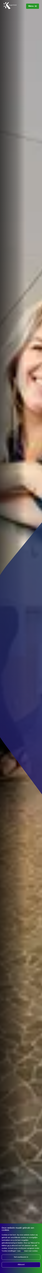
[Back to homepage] (10, 6)
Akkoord (21, 1265)
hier (22, 1251)
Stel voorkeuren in (21, 1257)
